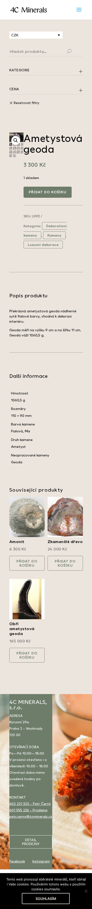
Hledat (75, 52)
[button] (15, 140)
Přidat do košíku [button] (26, 563)
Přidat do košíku (47, 192)
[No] (85, 891)
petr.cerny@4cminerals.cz (30, 816)
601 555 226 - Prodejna (28, 810)
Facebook (17, 861)
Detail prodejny (30, 842)
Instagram (41, 861)
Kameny (54, 235)
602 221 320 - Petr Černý (30, 804)
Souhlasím (46, 898)
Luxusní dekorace (43, 244)
